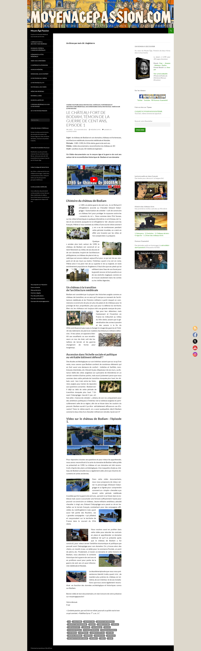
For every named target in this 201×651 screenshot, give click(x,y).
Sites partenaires (36, 290)
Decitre (164, 65)
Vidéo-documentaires (38, 60)
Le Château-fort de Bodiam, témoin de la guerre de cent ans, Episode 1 (87, 118)
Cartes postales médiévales (39, 187)
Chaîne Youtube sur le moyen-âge (79, 105)
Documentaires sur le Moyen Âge (98, 106)
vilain (110, 638)
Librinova (157, 65)
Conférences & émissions (39, 65)
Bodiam (92, 624)
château (115, 624)
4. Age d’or (139, 235)
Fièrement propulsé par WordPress (41, 648)
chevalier (86, 627)
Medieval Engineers (75, 635)
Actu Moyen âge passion (39, 110)
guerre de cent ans (97, 633)
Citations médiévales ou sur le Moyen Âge (40, 105)
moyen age (111, 635)
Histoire (110, 633)
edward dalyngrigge (108, 630)
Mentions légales (36, 293)
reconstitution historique (77, 638)
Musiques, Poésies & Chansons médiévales (38, 49)
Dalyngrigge (97, 627)
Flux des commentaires (38, 298)
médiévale (88, 635)
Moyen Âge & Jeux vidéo (39, 87)
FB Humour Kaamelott (159, 100)
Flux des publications (37, 296)
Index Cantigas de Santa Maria (40, 167)
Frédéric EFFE (95, 129)
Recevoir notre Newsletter (143, 121)
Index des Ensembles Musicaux (40, 147)
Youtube (147, 100)
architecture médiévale (105, 621)
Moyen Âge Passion (40, 30)
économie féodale (74, 630)
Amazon (167, 63)
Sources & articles (37, 100)
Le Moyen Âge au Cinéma (39, 78)
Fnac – (161, 63)
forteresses (83, 633)
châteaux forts (73, 627)
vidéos (102, 638)
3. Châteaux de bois (162, 233)
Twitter (140, 100)
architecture (89, 621)
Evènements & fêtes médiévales (37, 55)
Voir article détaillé (160, 74)
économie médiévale (91, 630)
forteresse (72, 633)
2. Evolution (149, 233)
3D (69, 621)
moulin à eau (99, 635)
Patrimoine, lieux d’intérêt (39, 74)
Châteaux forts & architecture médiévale (39, 43)
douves (107, 627)
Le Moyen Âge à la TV (37, 82)
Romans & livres (36, 95)
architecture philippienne (77, 624)
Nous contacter (35, 287)
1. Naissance (139, 233)
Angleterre (77, 621)
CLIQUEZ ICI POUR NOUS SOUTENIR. (148, 111)
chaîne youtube (103, 624)
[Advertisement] (92, 77)
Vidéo (70, 129)
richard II (93, 638)
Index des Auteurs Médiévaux (40, 128)
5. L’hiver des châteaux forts (153, 235)
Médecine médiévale (37, 91)
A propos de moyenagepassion (40, 301)
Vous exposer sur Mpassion (39, 284)
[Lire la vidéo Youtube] (93, 179)
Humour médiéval (37, 69)
